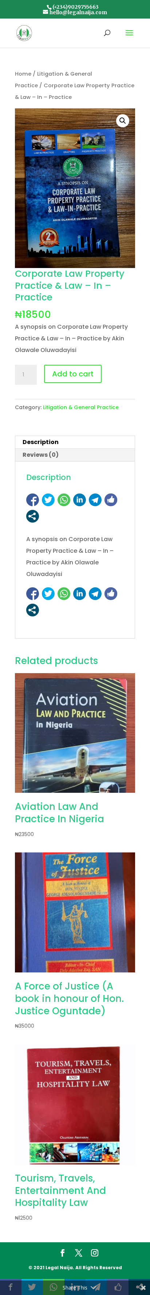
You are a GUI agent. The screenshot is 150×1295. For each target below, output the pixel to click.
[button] (122, 120)
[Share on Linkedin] (79, 499)
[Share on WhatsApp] (64, 499)
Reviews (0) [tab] (41, 455)
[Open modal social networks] (32, 516)
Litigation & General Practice (81, 407)
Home (23, 73)
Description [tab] (41, 442)
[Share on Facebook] (32, 499)
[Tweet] (48, 499)
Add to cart (73, 374)
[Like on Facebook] (110, 499)
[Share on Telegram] (95, 499)
